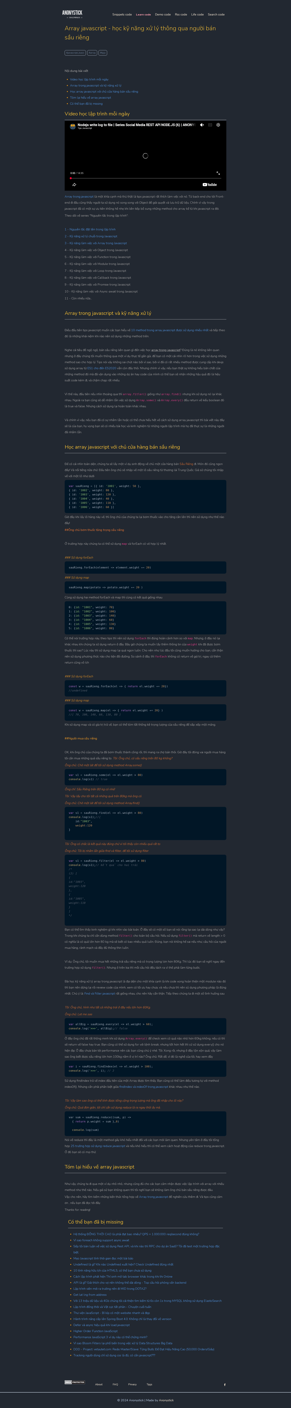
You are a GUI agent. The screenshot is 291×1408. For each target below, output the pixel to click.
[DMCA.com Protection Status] (75, 1383)
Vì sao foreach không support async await (101, 1240)
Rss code (181, 14)
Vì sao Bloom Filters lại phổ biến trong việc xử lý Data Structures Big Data (122, 1343)
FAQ (115, 1384)
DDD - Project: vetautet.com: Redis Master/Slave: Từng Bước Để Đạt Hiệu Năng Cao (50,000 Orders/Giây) (143, 1349)
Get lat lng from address (90, 1295)
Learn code (143, 14)
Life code (197, 14)
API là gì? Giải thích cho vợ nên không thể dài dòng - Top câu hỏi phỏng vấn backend (129, 1283)
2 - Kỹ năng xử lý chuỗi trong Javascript (91, 236)
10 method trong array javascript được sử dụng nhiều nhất (169, 330)
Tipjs (149, 1384)
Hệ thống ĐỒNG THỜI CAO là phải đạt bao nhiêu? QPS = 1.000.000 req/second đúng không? (136, 1234)
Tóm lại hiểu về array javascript (90, 98)
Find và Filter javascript (100, 994)
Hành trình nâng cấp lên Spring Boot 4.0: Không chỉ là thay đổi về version (122, 1319)
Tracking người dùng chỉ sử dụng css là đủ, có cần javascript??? (114, 1355)
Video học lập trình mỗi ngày (89, 79)
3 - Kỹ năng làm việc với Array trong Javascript (96, 243)
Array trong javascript (79, 197)
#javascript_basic (75, 52)
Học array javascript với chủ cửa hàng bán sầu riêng (104, 92)
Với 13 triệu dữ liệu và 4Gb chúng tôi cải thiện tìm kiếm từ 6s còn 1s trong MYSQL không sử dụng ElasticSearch (147, 1301)
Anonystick (166, 1400)
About (99, 1384)
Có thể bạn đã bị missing (86, 104)
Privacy (132, 1384)
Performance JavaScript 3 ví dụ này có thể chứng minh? (110, 1337)
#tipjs (103, 52)
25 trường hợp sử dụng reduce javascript (97, 1146)
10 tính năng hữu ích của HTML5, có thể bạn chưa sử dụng (112, 1270)
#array (92, 52)
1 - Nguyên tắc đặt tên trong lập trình (90, 229)
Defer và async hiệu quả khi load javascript (101, 1325)
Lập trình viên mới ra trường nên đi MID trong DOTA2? (109, 1289)
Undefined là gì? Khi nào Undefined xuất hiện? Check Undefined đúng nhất (123, 1264)
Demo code (163, 14)
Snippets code (122, 14)
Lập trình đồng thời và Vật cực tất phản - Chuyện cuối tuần (112, 1307)
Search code (216, 14)
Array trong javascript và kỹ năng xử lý (95, 85)
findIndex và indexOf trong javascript (143, 1087)
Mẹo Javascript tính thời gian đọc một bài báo (103, 1258)
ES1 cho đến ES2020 (101, 368)
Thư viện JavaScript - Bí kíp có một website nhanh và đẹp (111, 1313)
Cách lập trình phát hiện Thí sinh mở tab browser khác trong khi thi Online (122, 1277)
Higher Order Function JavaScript (95, 1331)
